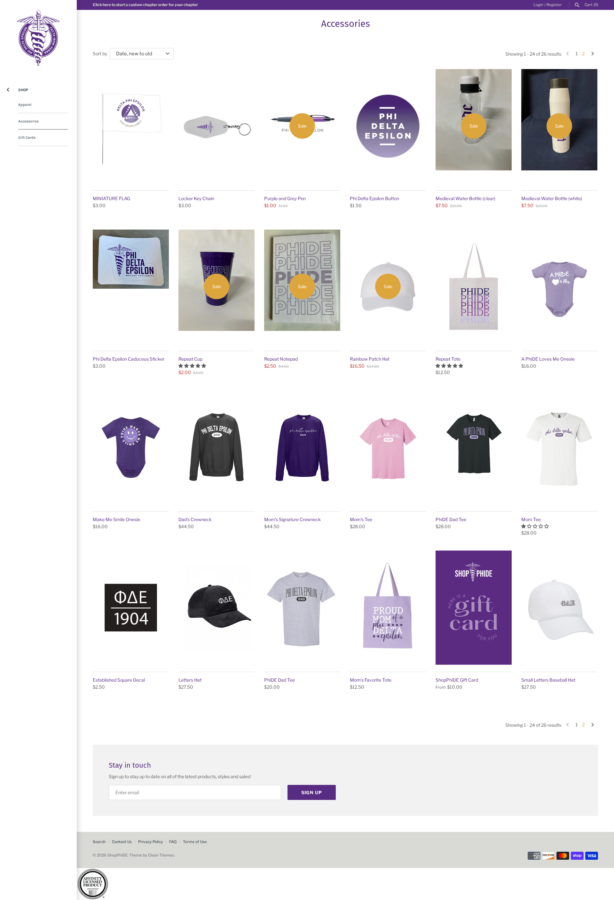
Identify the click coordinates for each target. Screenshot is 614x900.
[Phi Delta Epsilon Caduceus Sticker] (131, 287)
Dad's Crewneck (195, 519)
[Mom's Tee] (388, 447)
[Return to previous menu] (8, 88)
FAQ (173, 842)
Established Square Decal (119, 680)
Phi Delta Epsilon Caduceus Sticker (128, 359)
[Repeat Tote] (474, 287)
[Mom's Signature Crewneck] (302, 447)
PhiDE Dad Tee (451, 519)
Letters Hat (189, 680)
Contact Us (122, 842)
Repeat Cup (190, 359)
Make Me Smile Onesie (116, 519)
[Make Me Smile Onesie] (131, 447)
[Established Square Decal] (131, 608)
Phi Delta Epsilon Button (374, 198)
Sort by (100, 53)
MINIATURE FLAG (111, 198)
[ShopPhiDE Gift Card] (474, 608)
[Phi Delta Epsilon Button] (388, 126)
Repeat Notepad (281, 359)
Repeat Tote (448, 359)
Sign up (311, 792)
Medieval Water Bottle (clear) (465, 198)
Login (538, 5)
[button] (192, 365)
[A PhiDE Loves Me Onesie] (559, 287)
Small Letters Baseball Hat (548, 680)
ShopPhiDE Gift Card (457, 680)
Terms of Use (195, 842)
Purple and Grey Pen (285, 198)
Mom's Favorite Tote (370, 680)
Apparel (24, 104)
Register (554, 5)
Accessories (28, 121)
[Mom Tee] (559, 447)
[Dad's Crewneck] (216, 447)
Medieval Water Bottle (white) (551, 198)
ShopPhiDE (117, 855)
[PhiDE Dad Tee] (474, 447)
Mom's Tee (361, 519)
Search (99, 842)
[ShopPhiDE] (38, 38)
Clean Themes (161, 855)
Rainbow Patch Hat (370, 359)
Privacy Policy (150, 842)
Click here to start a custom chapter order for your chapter (145, 5)
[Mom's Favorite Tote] (388, 608)
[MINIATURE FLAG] (131, 126)
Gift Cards (26, 137)
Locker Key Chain (196, 198)
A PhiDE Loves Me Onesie (548, 359)
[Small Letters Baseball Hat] (559, 608)
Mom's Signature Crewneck (292, 519)
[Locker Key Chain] (216, 126)
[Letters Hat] (216, 608)
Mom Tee (531, 519)
